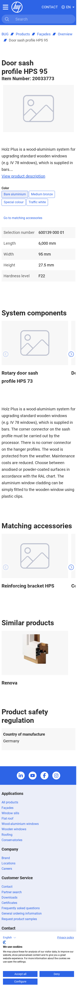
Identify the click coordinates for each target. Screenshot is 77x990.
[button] (9, 937)
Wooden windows (14, 829)
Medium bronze (42, 194)
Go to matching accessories (23, 218)
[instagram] (56, 775)
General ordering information (22, 913)
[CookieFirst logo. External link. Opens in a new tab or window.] (4, 942)
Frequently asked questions (21, 908)
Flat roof (7, 818)
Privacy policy (65, 937)
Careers (7, 869)
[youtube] (33, 775)
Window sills (10, 813)
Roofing (7, 835)
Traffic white (37, 202)
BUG (5, 34)
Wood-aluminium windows (20, 824)
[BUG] (17, 7)
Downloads (9, 897)
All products (10, 802)
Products (23, 34)
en (68, 7)
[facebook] (44, 775)
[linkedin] (21, 775)
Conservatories (12, 840)
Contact (50, 7)
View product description (23, 176)
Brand (6, 858)
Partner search (12, 892)
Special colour (13, 202)
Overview (65, 34)
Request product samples (19, 919)
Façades (44, 34)
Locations (8, 863)
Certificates (9, 903)
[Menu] (5, 7)
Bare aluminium (15, 194)
